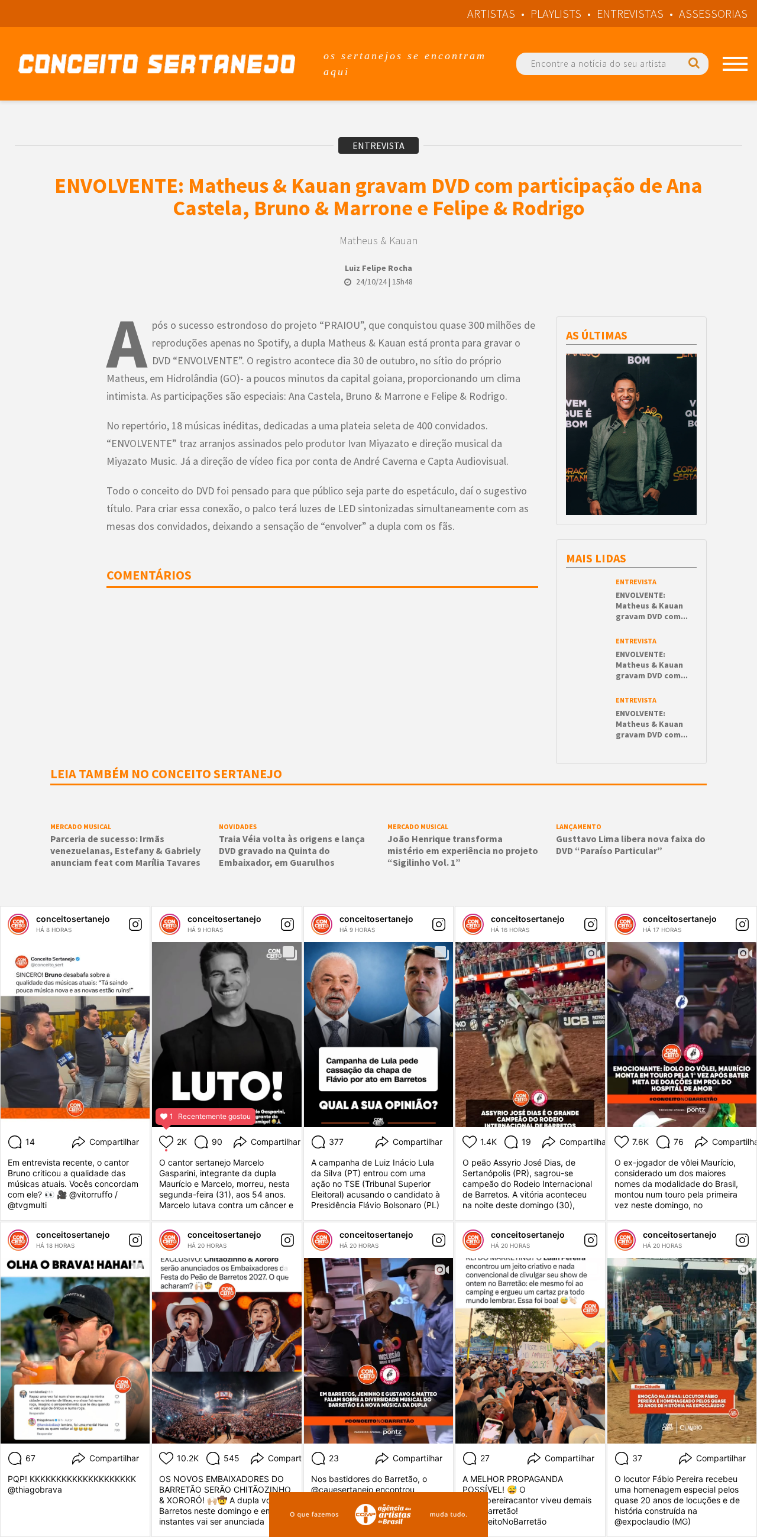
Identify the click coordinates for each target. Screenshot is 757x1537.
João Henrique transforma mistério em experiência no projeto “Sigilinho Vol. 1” (462, 850)
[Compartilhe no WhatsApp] (69, 436)
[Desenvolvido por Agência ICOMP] (378, 1514)
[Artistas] (735, 64)
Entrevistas (630, 13)
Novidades (238, 826)
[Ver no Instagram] (135, 924)
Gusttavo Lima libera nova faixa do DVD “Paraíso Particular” (631, 844)
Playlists (555, 13)
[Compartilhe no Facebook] (69, 352)
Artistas (491, 13)
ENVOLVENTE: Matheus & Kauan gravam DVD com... (652, 606)
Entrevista (378, 145)
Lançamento (578, 826)
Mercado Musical (80, 826)
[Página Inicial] (156, 63)
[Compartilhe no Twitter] (69, 395)
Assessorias (713, 13)
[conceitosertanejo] (18, 924)
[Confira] (631, 451)
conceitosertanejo (73, 919)
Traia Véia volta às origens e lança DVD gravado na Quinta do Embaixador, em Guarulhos (292, 850)
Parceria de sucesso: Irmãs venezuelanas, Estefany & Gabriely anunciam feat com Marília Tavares (125, 850)
